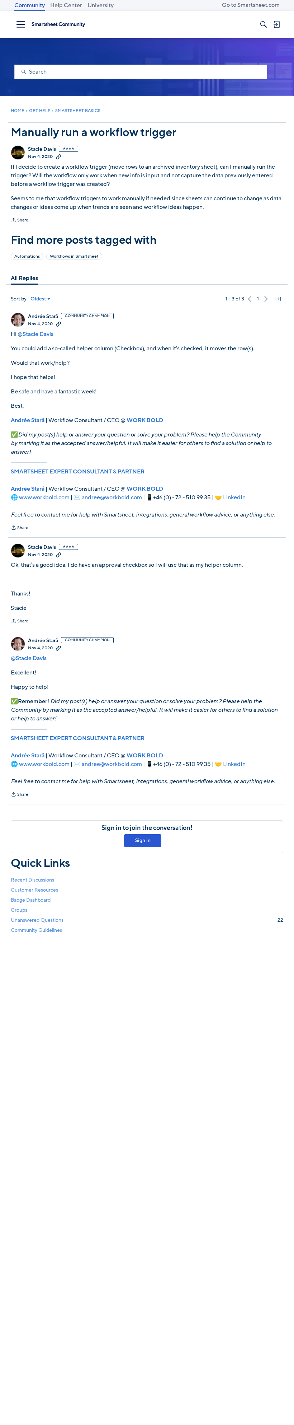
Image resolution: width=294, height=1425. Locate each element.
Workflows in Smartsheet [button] (74, 256)
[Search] (263, 24)
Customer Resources (34, 890)
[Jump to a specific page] (277, 299)
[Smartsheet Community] (58, 24)
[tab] (24, 278)
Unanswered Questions (147, 920)
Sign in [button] (143, 840)
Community (29, 5)
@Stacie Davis (35, 334)
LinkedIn (234, 497)
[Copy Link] (58, 156)
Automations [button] (27, 256)
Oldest (38, 299)
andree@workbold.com (112, 497)
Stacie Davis (42, 149)
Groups (19, 910)
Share (19, 220)
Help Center (66, 5)
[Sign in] (276, 24)
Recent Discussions (32, 880)
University (100, 5)
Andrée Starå (43, 316)
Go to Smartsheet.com (251, 5)
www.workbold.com (44, 497)
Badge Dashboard (31, 900)
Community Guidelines (36, 930)
